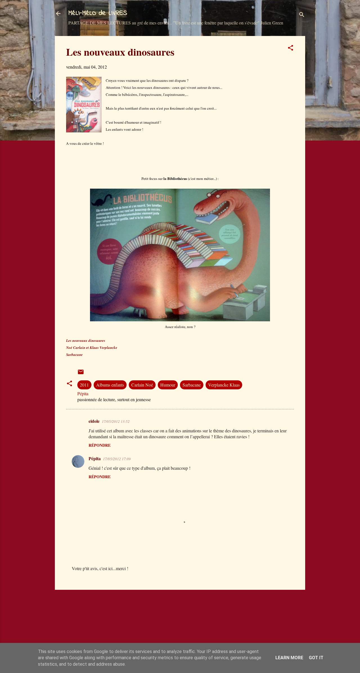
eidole (94, 421)
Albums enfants (110, 385)
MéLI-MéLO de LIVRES (97, 13)
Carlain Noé (142, 385)
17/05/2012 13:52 (116, 421)
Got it (316, 657)
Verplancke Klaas (224, 385)
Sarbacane (192, 385)
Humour (167, 385)
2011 (84, 385)
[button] (290, 48)
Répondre (100, 445)
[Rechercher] (301, 15)
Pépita (95, 458)
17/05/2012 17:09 (117, 458)
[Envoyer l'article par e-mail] (80, 373)
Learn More (289, 657)
